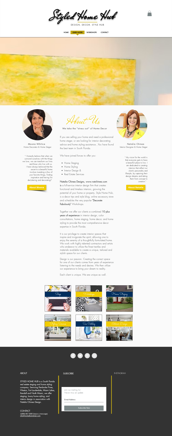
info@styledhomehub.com (30, 416)
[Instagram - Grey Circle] (94, 355)
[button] (149, 13)
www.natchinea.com (96, 181)
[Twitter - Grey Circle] (80, 355)
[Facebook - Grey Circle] (73, 355)
